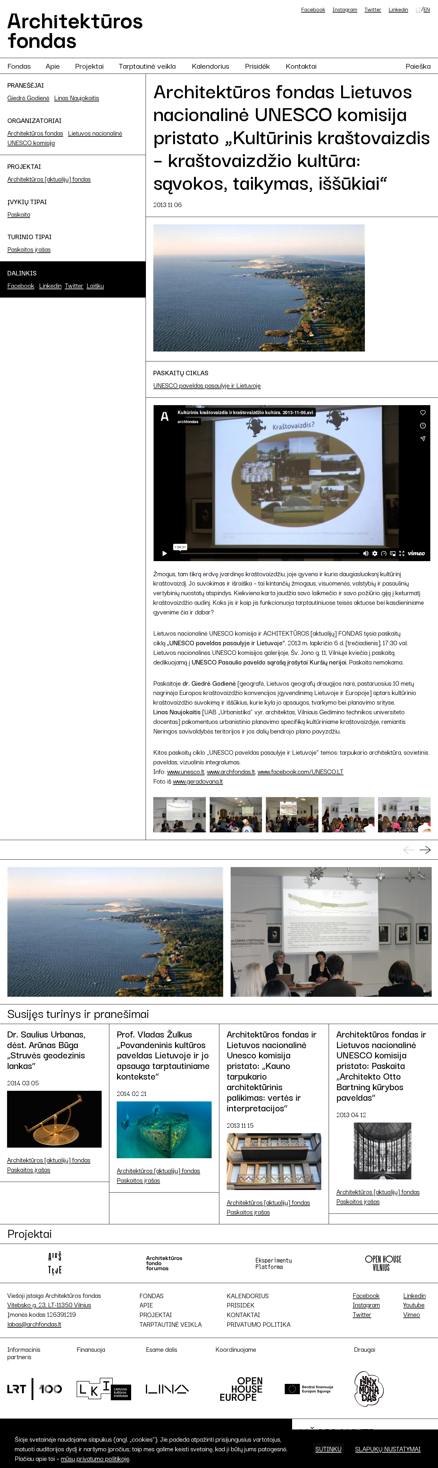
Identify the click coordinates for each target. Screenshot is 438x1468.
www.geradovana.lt (198, 781)
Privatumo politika (259, 1324)
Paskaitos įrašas (29, 249)
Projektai (89, 65)
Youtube (414, 1304)
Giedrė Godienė (28, 97)
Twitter (373, 8)
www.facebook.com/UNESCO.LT (300, 771)
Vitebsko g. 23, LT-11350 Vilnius (49, 1304)
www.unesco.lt (185, 771)
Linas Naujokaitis (76, 97)
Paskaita (18, 214)
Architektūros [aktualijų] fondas (49, 179)
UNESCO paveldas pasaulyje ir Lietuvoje (207, 385)
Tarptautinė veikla (147, 65)
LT (418, 9)
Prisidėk (257, 65)
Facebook (313, 8)
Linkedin (398, 8)
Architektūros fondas (35, 133)
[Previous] (409, 850)
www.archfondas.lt (231, 771)
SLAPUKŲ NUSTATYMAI (388, 1449)
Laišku (95, 285)
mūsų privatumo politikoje (95, 1458)
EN (427, 9)
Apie (53, 65)
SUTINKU (328, 1449)
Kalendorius (210, 65)
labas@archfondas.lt (34, 1324)
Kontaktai (301, 65)
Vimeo (411, 1314)
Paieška (418, 65)
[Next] (425, 850)
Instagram (345, 8)
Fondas (19, 65)
